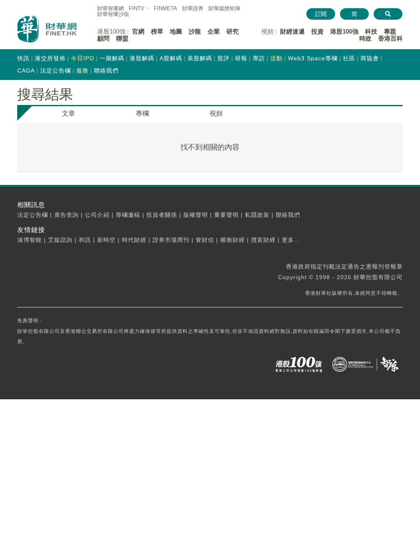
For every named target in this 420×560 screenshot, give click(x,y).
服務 (82, 70)
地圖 (176, 31)
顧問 (103, 38)
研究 (232, 31)
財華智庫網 (110, 8)
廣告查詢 (66, 215)
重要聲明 (226, 215)
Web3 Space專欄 (313, 58)
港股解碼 (142, 58)
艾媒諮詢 (60, 240)
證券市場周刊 (171, 240)
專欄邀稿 (128, 215)
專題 (390, 31)
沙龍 (195, 31)
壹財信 (205, 240)
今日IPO (82, 58)
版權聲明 (195, 215)
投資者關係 (161, 215)
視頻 (216, 113)
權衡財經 (232, 240)
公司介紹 (97, 215)
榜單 (157, 31)
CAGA (26, 70)
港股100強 (344, 31)
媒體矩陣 (224, 8)
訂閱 (320, 14)
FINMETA (165, 8)
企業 (214, 31)
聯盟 (122, 38)
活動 (276, 58)
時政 (365, 38)
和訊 (85, 240)
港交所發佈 (50, 58)
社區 (349, 58)
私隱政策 (257, 215)
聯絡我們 (106, 70)
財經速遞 (292, 31)
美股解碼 (199, 58)
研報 (241, 58)
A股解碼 (171, 58)
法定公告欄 (55, 70)
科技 (371, 31)
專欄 (142, 113)
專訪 (259, 58)
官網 (138, 31)
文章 (68, 113)
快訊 (23, 58)
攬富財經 (263, 240)
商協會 (370, 58)
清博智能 (29, 240)
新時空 (106, 240)
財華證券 (192, 8)
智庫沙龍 (113, 14)
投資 (317, 31)
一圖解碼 (112, 58)
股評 (223, 58)
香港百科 (390, 38)
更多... (291, 240)
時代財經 (134, 240)
